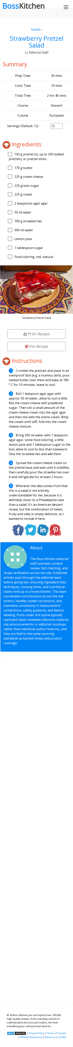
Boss (23, 6)
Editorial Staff (45, 550)
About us (49, 1037)
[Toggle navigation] (66, 7)
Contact (61, 1037)
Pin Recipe (38, 346)
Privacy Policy (36, 1033)
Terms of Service (56, 1033)
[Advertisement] (36, 828)
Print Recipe (38, 334)
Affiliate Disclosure (31, 1037)
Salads (35, 29)
